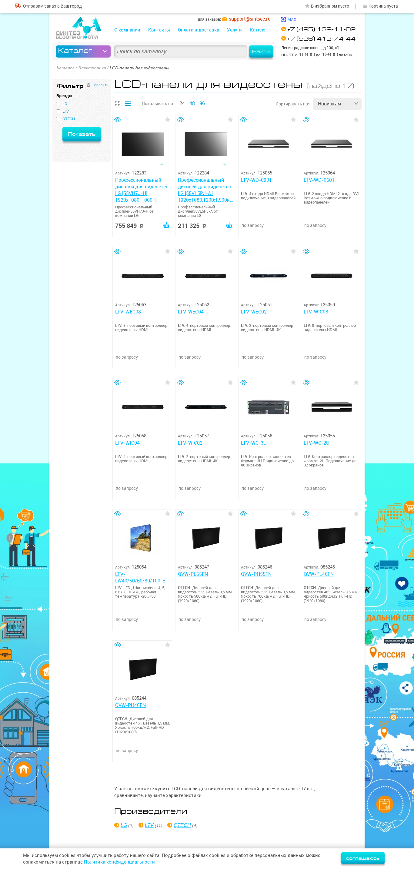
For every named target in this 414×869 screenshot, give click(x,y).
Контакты (159, 30)
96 (202, 103)
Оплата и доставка (198, 30)
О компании (127, 30)
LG (124, 825)
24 (182, 103)
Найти (261, 51)
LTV (149, 825)
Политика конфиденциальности (119, 862)
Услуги (234, 30)
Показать (81, 134)
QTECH (182, 825)
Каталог (258, 30)
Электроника (92, 67)
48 (192, 103)
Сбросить (100, 85)
